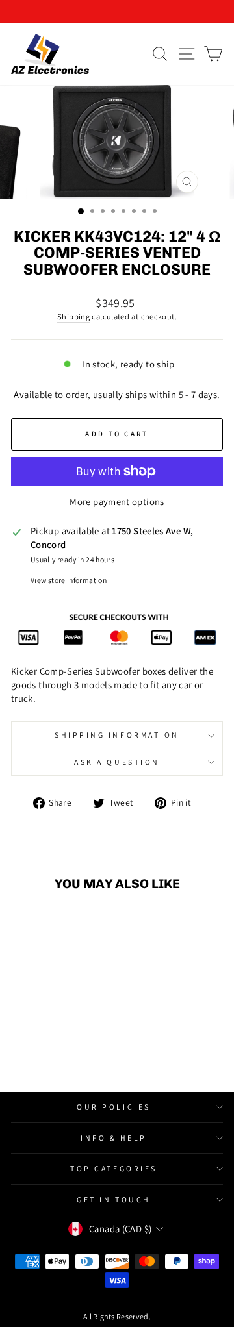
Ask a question (116, 762)
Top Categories (113, 1168)
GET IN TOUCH (113, 1199)
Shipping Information (117, 734)
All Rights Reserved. (117, 1316)
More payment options (117, 501)
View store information (69, 580)
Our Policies (113, 1106)
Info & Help (114, 1138)
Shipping (73, 316)
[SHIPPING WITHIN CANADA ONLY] (117, 11)
